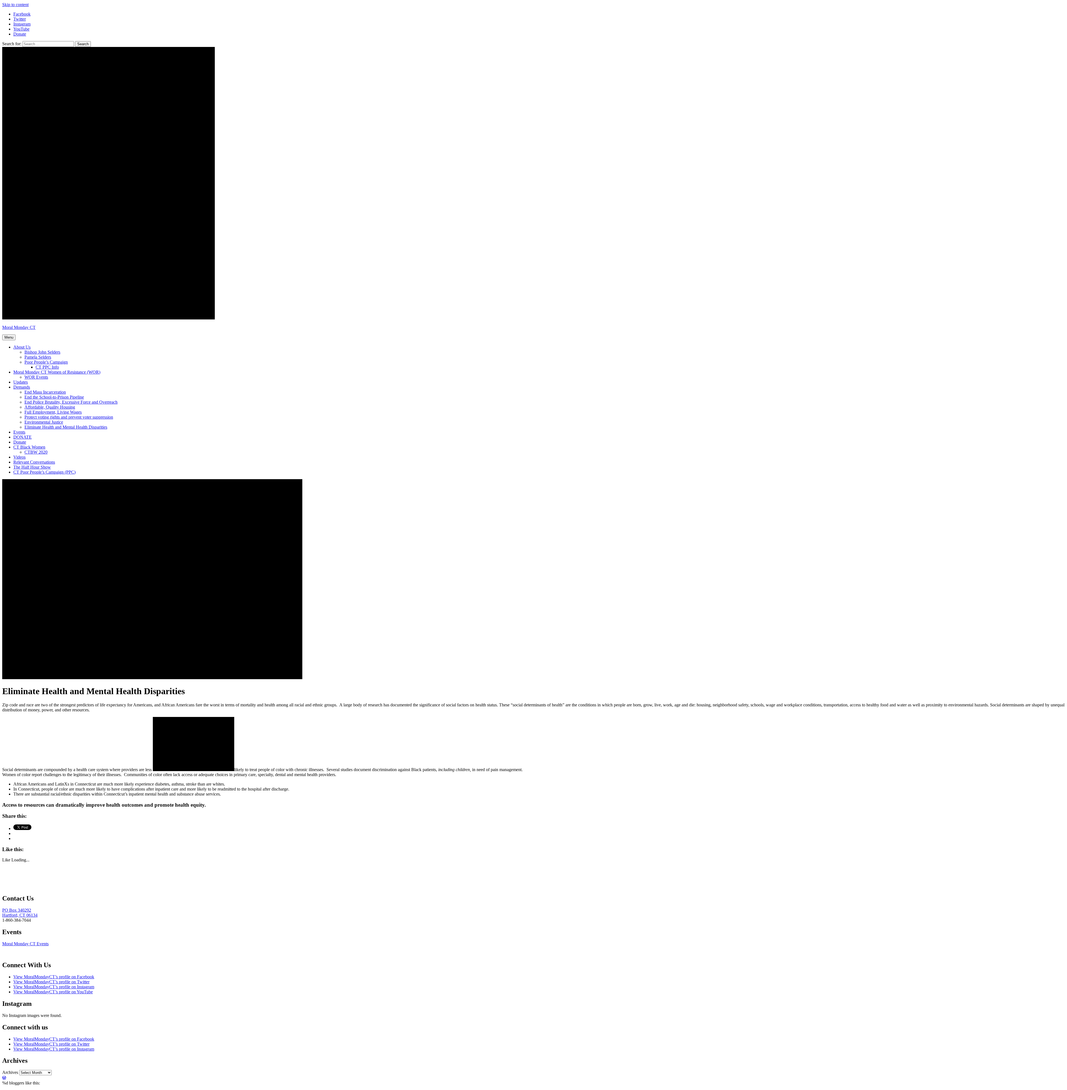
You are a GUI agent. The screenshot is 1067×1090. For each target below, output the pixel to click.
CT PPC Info (47, 367)
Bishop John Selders (42, 352)
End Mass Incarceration (45, 392)
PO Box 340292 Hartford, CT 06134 (20, 913)
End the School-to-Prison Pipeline (54, 397)
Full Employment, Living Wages (53, 412)
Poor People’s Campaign (46, 362)
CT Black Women (29, 447)
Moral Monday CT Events (25, 943)
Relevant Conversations (34, 462)
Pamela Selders (37, 357)
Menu (8, 337)
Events (19, 432)
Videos (19, 457)
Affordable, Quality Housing (49, 407)
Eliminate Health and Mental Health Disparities (65, 427)
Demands (21, 387)
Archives (10, 1072)
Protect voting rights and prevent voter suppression (68, 417)
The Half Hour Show (32, 467)
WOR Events (36, 377)
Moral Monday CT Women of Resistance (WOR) (56, 372)
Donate (19, 442)
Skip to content (15, 4)
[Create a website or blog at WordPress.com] (4, 1078)
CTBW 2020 (36, 452)
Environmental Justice (43, 422)
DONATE (22, 437)
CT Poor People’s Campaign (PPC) (44, 472)
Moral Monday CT (19, 327)
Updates (20, 382)
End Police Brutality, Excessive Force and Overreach (71, 402)
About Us (22, 347)
